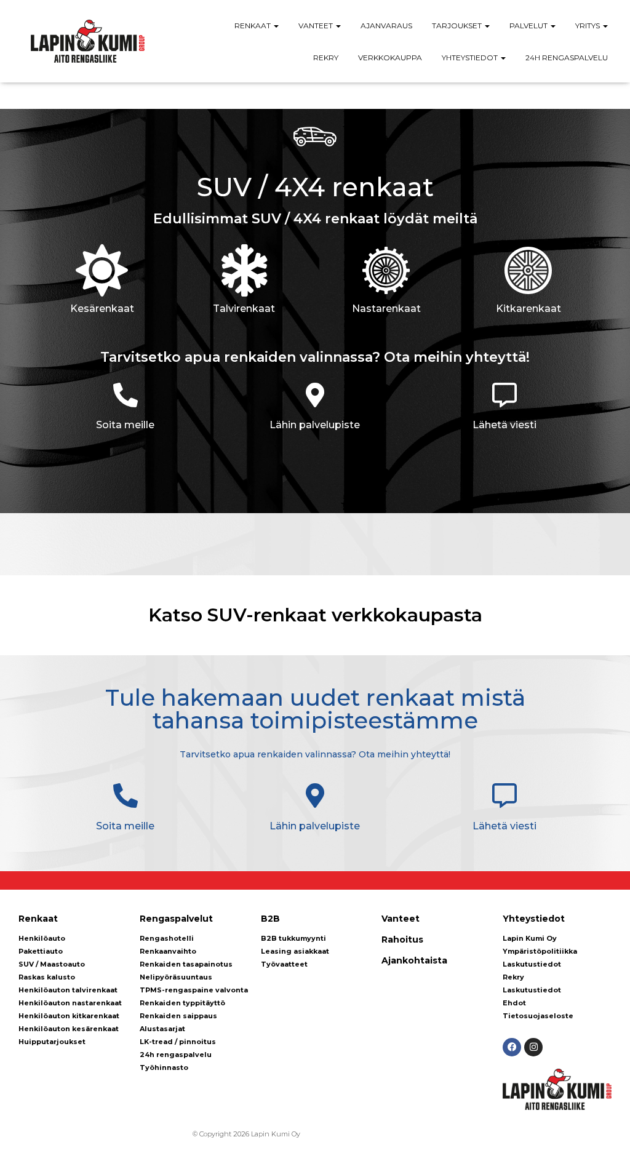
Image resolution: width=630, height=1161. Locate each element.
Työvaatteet (284, 964)
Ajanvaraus (386, 25)
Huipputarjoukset (52, 1041)
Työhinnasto (164, 1067)
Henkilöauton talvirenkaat (68, 990)
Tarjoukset (458, 25)
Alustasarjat (162, 1028)
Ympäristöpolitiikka (540, 951)
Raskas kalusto (46, 977)
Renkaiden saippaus (178, 1015)
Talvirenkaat (244, 308)
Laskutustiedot (532, 964)
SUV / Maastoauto (51, 964)
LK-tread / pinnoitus (178, 1041)
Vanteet (316, 25)
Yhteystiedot (471, 57)
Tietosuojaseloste (538, 1015)
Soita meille (125, 425)
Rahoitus (402, 939)
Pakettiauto (40, 951)
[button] (276, 25)
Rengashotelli (167, 938)
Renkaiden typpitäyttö (182, 1003)
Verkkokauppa (390, 57)
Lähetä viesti (504, 425)
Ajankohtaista (414, 960)
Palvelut (529, 25)
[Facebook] (512, 1047)
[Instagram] (533, 1047)
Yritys (588, 25)
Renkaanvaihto (168, 951)
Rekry (325, 57)
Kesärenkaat (102, 308)
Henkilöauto (41, 938)
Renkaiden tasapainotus (186, 964)
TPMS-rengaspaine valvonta (194, 990)
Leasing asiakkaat (295, 951)
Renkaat (253, 25)
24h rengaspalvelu (566, 57)
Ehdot (514, 1003)
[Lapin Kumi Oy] (88, 41)
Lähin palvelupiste (314, 425)
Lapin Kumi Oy (530, 938)
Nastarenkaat (386, 308)
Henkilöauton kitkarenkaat (68, 1015)
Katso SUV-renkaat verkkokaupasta (315, 615)
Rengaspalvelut (176, 918)
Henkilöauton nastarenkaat (70, 1003)
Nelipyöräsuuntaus (176, 977)
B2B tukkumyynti (293, 938)
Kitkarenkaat (528, 308)
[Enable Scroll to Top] (605, 1136)
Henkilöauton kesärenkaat (68, 1028)
